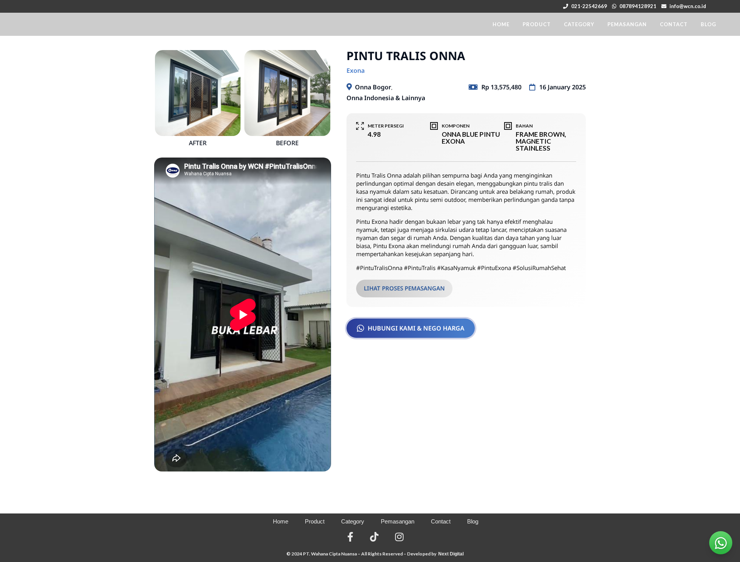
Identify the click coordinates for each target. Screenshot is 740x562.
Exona (355, 70)
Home (280, 521)
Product (315, 521)
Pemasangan (397, 521)
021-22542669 (589, 6)
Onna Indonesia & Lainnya (385, 98)
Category (352, 521)
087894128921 (637, 6)
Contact (441, 521)
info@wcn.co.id (687, 6)
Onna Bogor (373, 87)
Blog (472, 521)
